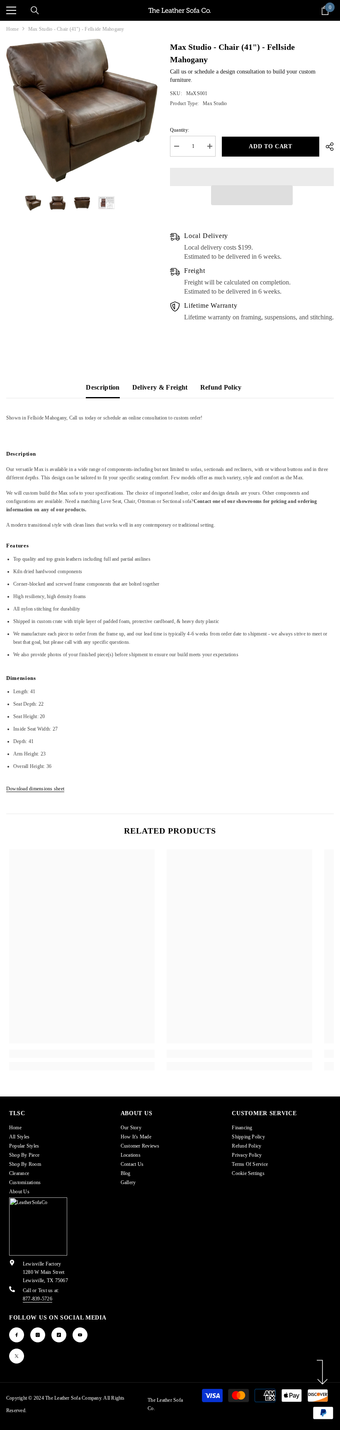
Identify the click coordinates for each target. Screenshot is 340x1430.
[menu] (11, 10)
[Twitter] (16, 1356)
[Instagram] (37, 1334)
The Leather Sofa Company (73, 1398)
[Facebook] (16, 1334)
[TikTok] (58, 1334)
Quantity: (179, 130)
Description (103, 387)
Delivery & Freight (160, 387)
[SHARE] (326, 147)
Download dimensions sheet (35, 789)
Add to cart (270, 146)
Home (12, 29)
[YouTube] (80, 1334)
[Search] (35, 10)
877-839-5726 (37, 1299)
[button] (252, 195)
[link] (82, 1054)
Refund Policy (221, 387)
